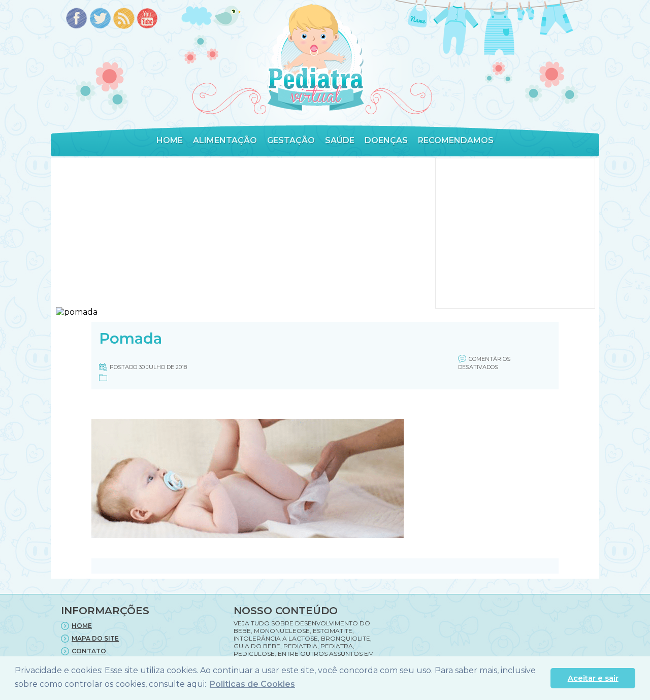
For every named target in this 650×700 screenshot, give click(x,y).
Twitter (100, 19)
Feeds (124, 19)
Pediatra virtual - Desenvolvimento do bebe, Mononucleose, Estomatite (315, 57)
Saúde (339, 140)
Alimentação (225, 140)
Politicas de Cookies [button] (252, 684)
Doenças (386, 140)
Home (169, 140)
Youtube (148, 19)
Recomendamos (456, 140)
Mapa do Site (95, 638)
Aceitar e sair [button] (593, 678)
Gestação (291, 140)
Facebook (76, 19)
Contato (89, 651)
